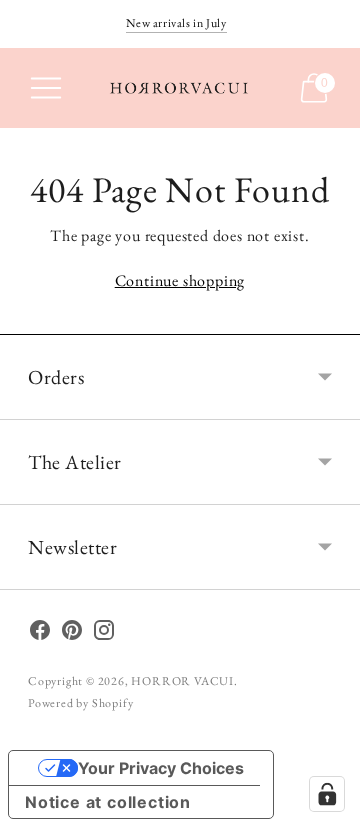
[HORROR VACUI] (180, 88)
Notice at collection (108, 802)
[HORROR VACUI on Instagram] (104, 634)
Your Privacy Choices (161, 768)
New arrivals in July (176, 23)
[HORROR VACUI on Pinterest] (72, 634)
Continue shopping (180, 280)
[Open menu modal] (46, 88)
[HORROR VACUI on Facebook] (40, 634)
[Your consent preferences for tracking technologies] (327, 794)
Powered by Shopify (80, 703)
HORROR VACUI (182, 681)
